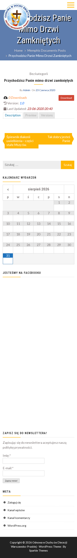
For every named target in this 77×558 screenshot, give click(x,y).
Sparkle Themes (38, 550)
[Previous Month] (8, 190)
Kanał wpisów (16, 510)
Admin (26, 90)
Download (66, 97)
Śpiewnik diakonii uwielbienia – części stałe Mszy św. (19, 141)
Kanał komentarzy (19, 517)
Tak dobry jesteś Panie (58, 139)
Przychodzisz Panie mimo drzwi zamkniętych (38, 80)
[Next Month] (69, 190)
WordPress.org (17, 525)
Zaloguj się (14, 502)
